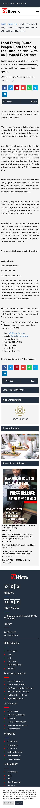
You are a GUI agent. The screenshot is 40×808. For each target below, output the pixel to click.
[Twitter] (12, 601)
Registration (20, 4)
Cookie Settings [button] (8, 803)
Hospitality (12, 24)
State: (6, 348)
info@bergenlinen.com (17, 333)
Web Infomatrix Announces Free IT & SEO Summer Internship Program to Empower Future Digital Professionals (17, 536)
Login (12, 4)
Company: (7, 339)
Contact (5, 4)
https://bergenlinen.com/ (19, 336)
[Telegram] (12, 586)
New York (21, 359)
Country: (7, 351)
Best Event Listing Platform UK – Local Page (18, 545)
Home (3, 24)
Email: (6, 333)
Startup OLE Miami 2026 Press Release (16, 560)
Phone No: (7, 342)
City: (5, 345)
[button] (4, 87)
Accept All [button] (19, 803)
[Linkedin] (17, 601)
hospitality (12, 359)
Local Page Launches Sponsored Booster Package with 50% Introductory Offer (17, 552)
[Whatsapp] (6, 586)
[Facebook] (6, 601)
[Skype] (17, 586)
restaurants (30, 359)
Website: (7, 336)
